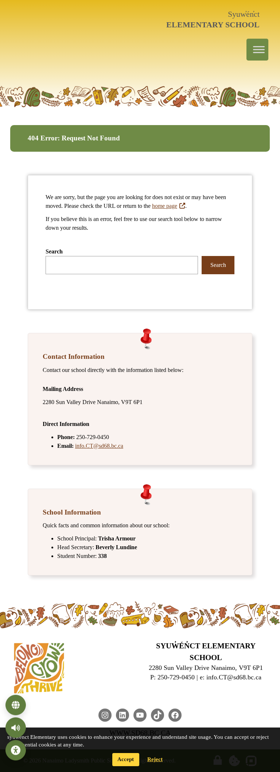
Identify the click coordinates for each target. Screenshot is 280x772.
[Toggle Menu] (259, 49)
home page (164, 206)
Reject (155, 759)
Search (54, 251)
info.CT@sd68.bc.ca (99, 446)
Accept (125, 759)
